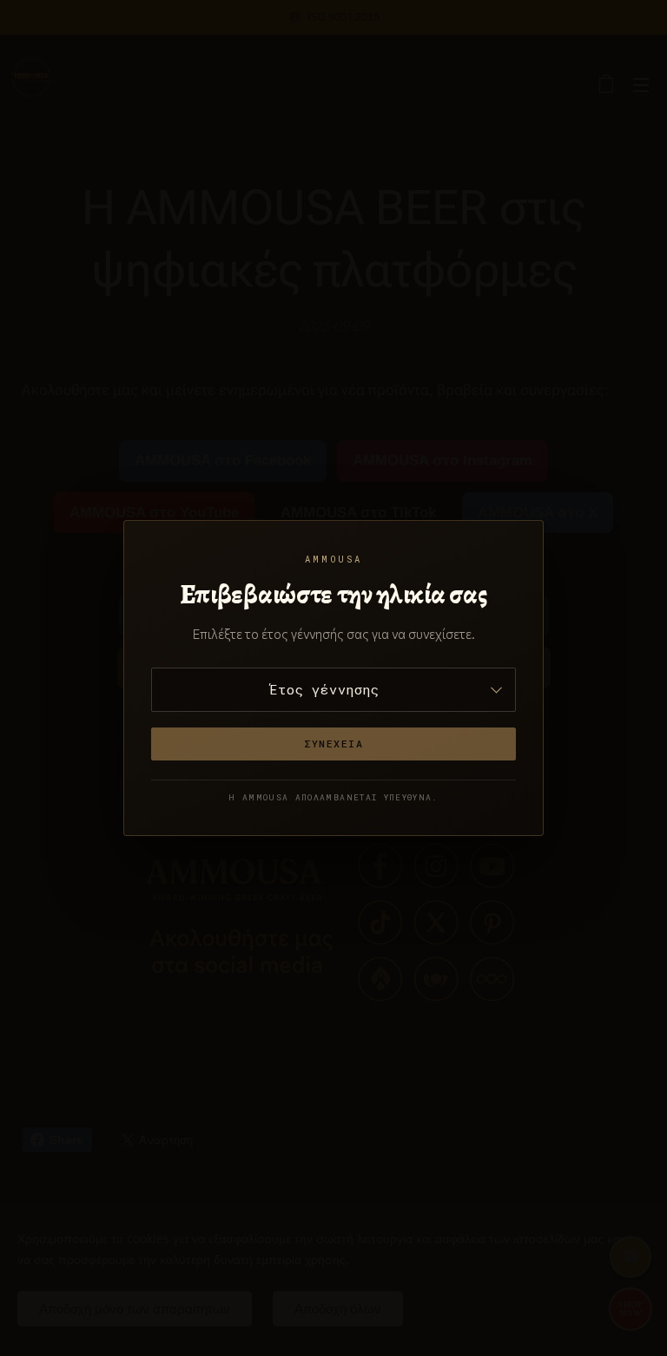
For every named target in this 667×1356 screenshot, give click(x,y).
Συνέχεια (334, 743)
